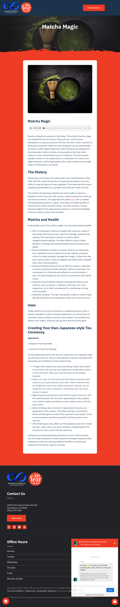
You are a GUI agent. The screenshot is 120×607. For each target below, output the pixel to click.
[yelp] (24, 527)
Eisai (72, 199)
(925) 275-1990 (14, 510)
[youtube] (19, 527)
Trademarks (30, 591)
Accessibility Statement (47, 591)
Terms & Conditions (15, 591)
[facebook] (9, 527)
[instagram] (14, 527)
